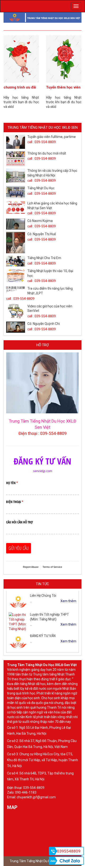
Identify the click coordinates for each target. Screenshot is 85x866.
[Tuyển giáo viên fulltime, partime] (15, 142)
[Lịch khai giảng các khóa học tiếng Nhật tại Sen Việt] (15, 207)
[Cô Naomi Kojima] (15, 224)
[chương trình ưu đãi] (21, 59)
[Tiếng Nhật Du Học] (15, 192)
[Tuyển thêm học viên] (63, 59)
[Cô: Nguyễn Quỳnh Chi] (15, 327)
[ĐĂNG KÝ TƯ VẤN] (18, 642)
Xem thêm (68, 601)
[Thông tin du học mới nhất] (15, 158)
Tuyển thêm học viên (63, 87)
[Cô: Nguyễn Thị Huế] (15, 242)
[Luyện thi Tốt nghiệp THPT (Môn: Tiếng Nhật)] (18, 621)
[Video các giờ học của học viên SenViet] (15, 311)
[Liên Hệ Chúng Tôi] (18, 601)
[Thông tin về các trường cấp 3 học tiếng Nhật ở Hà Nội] (15, 175)
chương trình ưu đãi (20, 87)
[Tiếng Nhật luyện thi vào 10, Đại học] (15, 276)
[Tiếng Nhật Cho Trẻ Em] (15, 261)
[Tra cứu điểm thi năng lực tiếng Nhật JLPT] (15, 289)
